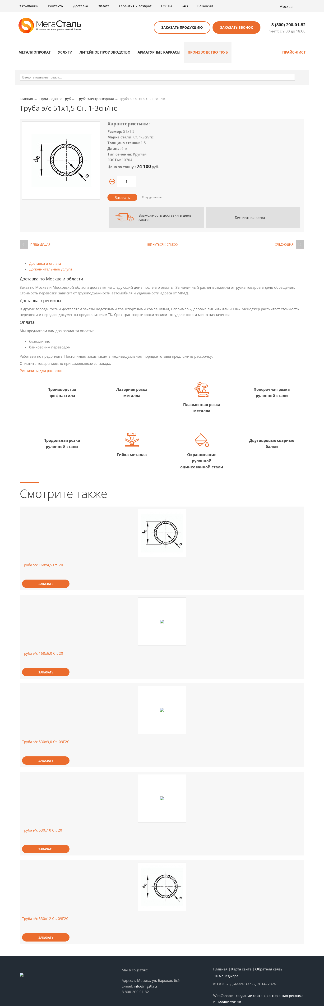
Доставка (80, 6)
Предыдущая (40, 244)
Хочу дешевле (152, 197)
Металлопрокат (35, 52)
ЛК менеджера (225, 976)
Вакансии (205, 6)
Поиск (144, 27)
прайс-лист (294, 52)
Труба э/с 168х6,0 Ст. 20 (42, 653)
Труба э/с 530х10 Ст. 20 (42, 830)
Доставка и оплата (45, 263)
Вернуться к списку (162, 244)
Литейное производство (104, 52)
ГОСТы (166, 6)
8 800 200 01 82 (135, 991)
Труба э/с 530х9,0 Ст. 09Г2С (45, 741)
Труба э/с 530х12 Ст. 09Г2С (45, 918)
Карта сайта (241, 969)
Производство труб (208, 52)
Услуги (65, 52)
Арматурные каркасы (159, 52)
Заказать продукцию (182, 27)
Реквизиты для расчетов (41, 370)
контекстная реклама (285, 995)
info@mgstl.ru (145, 986)
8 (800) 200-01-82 (288, 24)
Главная (220, 969)
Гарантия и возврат (135, 6)
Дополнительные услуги (50, 269)
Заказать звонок (236, 27)
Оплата (103, 6)
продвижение (229, 1001)
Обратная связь (268, 969)
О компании (28, 6)
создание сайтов (250, 995)
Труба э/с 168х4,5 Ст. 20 (42, 564)
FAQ (184, 6)
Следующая (284, 244)
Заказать (122, 197)
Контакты (56, 6)
